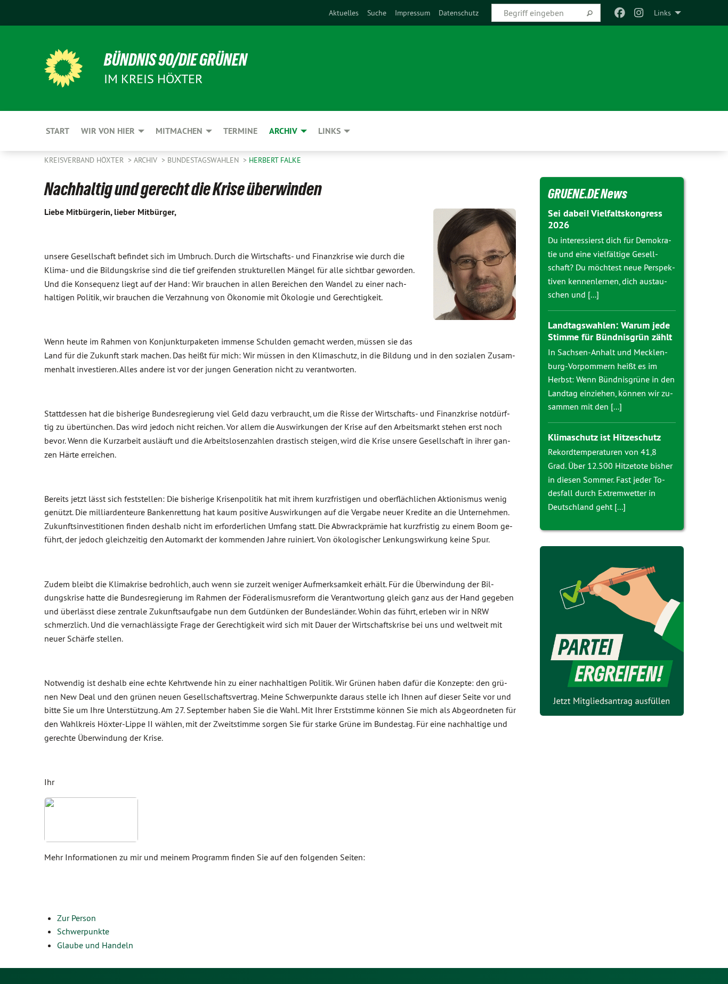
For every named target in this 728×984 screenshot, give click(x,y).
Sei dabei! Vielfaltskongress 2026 (605, 219)
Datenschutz (459, 13)
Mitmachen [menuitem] (179, 131)
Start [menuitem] (57, 131)
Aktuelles (344, 13)
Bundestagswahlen (204, 160)
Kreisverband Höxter (85, 160)
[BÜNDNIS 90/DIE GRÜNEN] (63, 68)
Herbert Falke (275, 160)
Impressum (412, 13)
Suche (376, 13)
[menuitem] (344, 13)
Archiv (146, 160)
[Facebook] (619, 13)
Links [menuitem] (662, 13)
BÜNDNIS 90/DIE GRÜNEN (175, 59)
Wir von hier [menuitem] (108, 131)
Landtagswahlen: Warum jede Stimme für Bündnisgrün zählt (610, 331)
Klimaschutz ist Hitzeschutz (604, 437)
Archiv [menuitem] (283, 131)
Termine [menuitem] (240, 131)
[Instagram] (639, 13)
